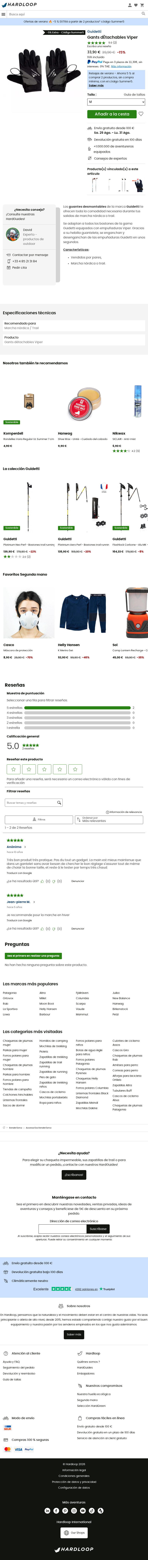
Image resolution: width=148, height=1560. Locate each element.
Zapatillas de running (53, 1072)
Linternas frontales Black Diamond (92, 1095)
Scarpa (80, 1003)
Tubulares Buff (122, 1090)
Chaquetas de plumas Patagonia (127, 1107)
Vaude (80, 1009)
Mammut (82, 1014)
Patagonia (9, 993)
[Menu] (3, 14)
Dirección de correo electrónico (74, 1221)
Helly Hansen (48, 1009)
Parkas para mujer (15, 1050)
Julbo (116, 993)
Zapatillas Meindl (87, 1103)
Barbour (45, 1014)
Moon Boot (47, 1003)
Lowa (6, 1014)
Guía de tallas (134, 94)
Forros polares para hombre (16, 1082)
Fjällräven (82, 993)
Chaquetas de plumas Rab (127, 1057)
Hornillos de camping (54, 1041)
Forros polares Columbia (92, 1088)
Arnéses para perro (125, 1065)
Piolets (44, 1051)
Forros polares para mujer (16, 1057)
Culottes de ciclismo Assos (126, 1043)
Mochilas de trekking (53, 1046)
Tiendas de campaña (17, 1089)
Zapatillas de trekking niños (53, 1084)
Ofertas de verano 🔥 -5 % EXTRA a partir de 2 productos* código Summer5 (74, 21)
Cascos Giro (121, 1050)
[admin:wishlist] (141, 114)
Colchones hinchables (18, 1095)
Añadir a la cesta (112, 114)
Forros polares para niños (89, 1043)
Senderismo (15, 1128)
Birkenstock (120, 1009)
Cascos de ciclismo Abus (126, 1098)
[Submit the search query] (143, 14)
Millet (43, 998)
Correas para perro (125, 1070)
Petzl (116, 1014)
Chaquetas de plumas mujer (18, 1043)
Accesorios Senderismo (38, 1128)
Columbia (82, 998)
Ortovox (8, 998)
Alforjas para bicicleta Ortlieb (127, 1078)
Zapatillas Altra (122, 1085)
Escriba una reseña (99, 46)
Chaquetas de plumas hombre (18, 1067)
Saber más (96, 85)
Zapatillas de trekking (53, 1057)
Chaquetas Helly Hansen (87, 1080)
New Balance (121, 998)
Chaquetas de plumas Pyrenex (91, 1071)
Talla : (91, 94)
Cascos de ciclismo (53, 1092)
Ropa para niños (50, 1103)
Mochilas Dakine (87, 1108)
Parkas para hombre (16, 1074)
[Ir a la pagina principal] (6, 1127)
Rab (5, 1003)
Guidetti (94, 31)
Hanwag (118, 1003)
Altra (42, 993)
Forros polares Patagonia (85, 1061)
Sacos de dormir (14, 1105)
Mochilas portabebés (53, 1097)
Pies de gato (48, 1077)
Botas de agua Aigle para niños (89, 1052)
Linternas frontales (15, 1100)
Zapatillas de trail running (51, 1064)
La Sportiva (10, 1009)
